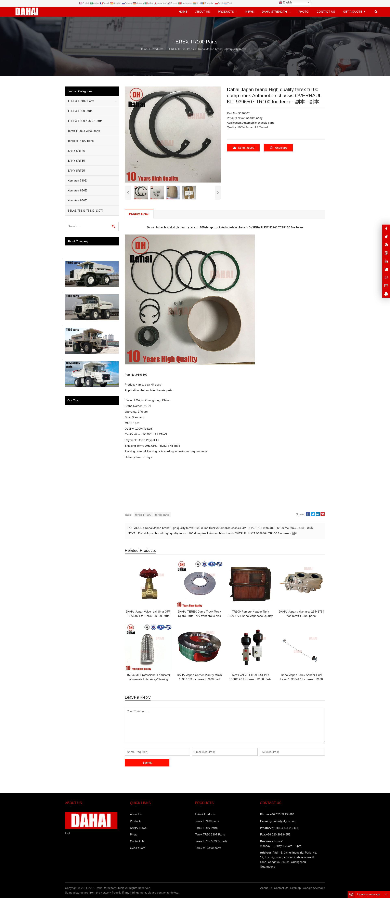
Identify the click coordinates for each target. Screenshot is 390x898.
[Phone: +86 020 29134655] (386, 269)
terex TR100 (143, 514)
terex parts (162, 514)
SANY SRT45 (76, 150)
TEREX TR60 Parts (80, 110)
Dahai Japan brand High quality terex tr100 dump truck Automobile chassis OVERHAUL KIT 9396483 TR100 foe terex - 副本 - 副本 (229, 528)
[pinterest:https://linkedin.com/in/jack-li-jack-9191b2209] (386, 261)
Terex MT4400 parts (81, 140)
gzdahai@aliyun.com (283, 821)
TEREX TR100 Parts (81, 101)
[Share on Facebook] (308, 514)
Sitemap (295, 887)
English (287, 2)
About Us (136, 814)
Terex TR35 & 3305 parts (84, 130)
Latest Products (205, 814)
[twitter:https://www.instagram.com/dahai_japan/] (386, 237)
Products (135, 821)
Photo (134, 834)
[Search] (113, 226)
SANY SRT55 (76, 160)
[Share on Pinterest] (322, 514)
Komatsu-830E (77, 190)
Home (183, 11)
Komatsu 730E (77, 180)
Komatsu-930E (77, 200)
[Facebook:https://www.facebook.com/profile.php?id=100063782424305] (386, 228)
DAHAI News (138, 827)
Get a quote (137, 847)
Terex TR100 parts (207, 821)
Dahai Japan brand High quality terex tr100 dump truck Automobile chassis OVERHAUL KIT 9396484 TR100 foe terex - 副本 (218, 533)
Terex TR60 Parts (206, 827)
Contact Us (137, 841)
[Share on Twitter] (312, 514)
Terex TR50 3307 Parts (210, 834)
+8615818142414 (286, 827)
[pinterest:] (386, 253)
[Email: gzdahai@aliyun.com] (386, 285)
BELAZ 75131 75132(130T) (85, 210)
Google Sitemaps (314, 887)
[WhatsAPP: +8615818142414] (386, 277)
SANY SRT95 (76, 170)
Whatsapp (280, 147)
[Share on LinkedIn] (317, 514)
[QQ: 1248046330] (386, 294)
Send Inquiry (246, 147)
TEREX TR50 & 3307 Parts (85, 120)
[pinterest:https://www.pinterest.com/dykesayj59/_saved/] (386, 245)
